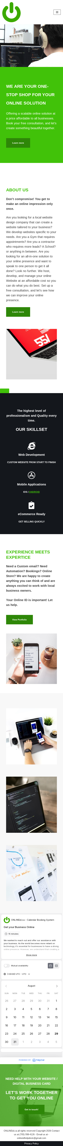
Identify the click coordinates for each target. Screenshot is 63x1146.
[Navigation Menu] (57, 12)
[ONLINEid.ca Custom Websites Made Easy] (11, 12)
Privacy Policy (31, 1143)
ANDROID (34, 492)
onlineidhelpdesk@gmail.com (31, 1138)
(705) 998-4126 (27, 1134)
